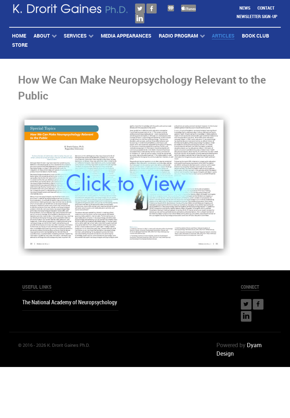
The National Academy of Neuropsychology (69, 302)
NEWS (244, 8)
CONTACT (265, 8)
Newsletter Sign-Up (257, 16)
